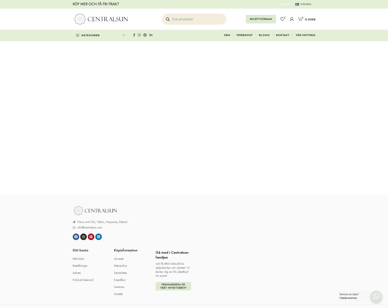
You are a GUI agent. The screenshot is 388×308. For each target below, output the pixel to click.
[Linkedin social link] (151, 35)
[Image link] (95, 210)
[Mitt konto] (292, 19)
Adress (77, 273)
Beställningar (80, 266)
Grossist (118, 259)
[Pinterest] (91, 237)
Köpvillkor (120, 280)
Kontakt (118, 294)
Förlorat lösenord (83, 280)
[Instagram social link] (139, 35)
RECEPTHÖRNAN (261, 19)
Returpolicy (120, 266)
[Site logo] (101, 19)
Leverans (119, 287)
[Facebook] (76, 237)
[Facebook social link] (134, 35)
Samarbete (120, 273)
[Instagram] (83, 237)
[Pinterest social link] (145, 35)
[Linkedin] (98, 237)
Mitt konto (78, 259)
